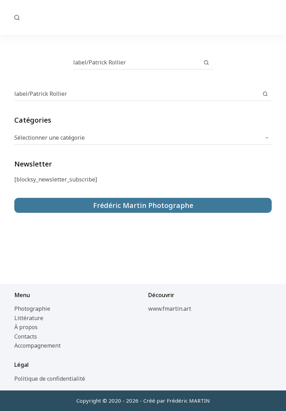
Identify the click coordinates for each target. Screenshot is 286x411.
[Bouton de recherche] (206, 62)
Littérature (28, 318)
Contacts (25, 336)
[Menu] (268, 17)
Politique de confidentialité (49, 378)
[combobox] (136, 62)
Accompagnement (37, 345)
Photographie (32, 308)
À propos (26, 327)
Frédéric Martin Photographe (143, 205)
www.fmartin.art (169, 308)
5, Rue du (143, 17)
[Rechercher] (17, 17)
